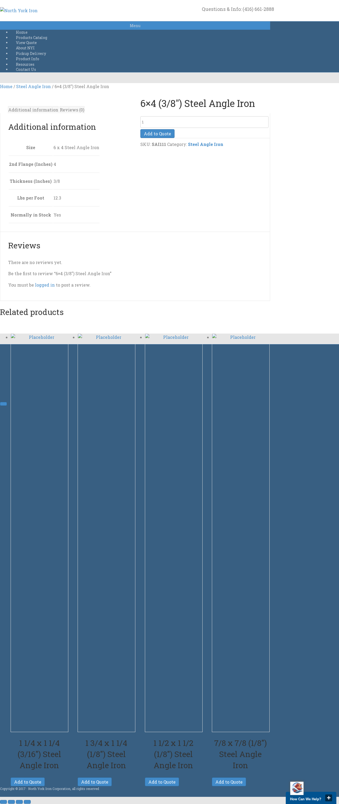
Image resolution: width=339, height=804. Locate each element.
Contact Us (26, 69)
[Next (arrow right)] (3, 404)
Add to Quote (157, 133)
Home (6, 86)
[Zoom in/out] (3, 802)
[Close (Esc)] (27, 802)
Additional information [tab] (33, 110)
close (328, 797)
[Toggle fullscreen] (11, 802)
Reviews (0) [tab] (72, 110)
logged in (45, 285)
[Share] (19, 802)
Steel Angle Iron (33, 86)
